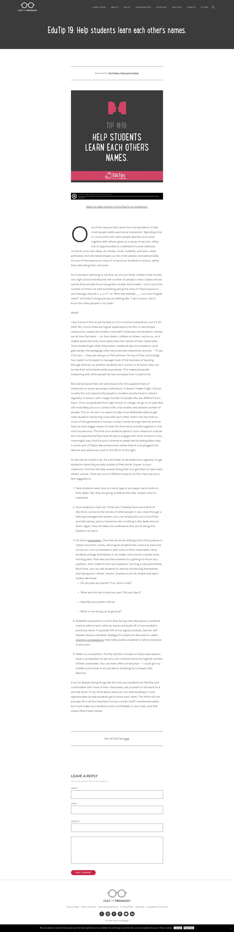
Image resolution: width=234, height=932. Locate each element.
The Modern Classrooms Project (123, 73)
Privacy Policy (72, 907)
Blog (127, 7)
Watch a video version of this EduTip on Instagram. (117, 206)
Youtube (126, 914)
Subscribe (140, 907)
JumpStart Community (157, 907)
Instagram (108, 914)
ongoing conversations (90, 639)
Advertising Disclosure (108, 907)
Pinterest (120, 914)
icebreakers (94, 540)
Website (75, 821)
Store (204, 7)
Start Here (99, 7)
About (115, 7)
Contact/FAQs (127, 907)
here (126, 738)
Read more (189, 928)
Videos (191, 7)
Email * (74, 804)
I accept (178, 928)
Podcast (161, 7)
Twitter (102, 914)
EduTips (177, 7)
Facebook (114, 914)
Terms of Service (88, 907)
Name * (74, 788)
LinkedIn (132, 914)
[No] (230, 928)
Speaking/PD (143, 7)
